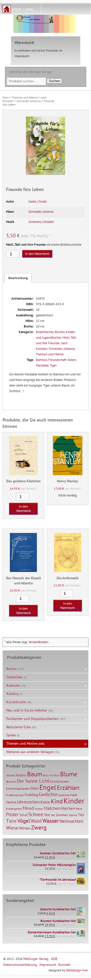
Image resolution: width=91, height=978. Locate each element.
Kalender (13, 685)
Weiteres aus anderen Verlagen (30, 752)
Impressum (47, 964)
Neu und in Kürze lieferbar (26, 710)
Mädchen (52, 808)
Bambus (41, 360)
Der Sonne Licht (33, 781)
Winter (24, 828)
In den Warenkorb (37, 254)
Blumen (11, 781)
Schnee (35, 814)
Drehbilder (14, 677)
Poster (12, 814)
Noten (71, 360)
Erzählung (12, 795)
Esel (21, 795)
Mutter (39, 809)
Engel (47, 787)
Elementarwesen (18, 788)
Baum (34, 774)
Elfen (34, 788)
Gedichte (48, 794)
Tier (81, 814)
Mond (28, 808)
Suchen (54, 81)
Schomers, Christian (41, 222)
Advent (10, 775)
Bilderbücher (45, 332)
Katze (45, 801)
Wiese (12, 828)
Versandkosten (38, 642)
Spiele (11, 735)
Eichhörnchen (59, 781)
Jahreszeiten (28, 802)
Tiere (11, 821)
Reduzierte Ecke (18, 727)
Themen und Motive (24, 97)
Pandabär (42, 365)
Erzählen (68, 788)
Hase (73, 795)
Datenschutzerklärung (20, 964)
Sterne (73, 815)
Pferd (79, 809)
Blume (68, 774)
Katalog (12, 693)
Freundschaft (57, 360)
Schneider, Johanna (28, 101)
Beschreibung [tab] (18, 278)
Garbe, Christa (37, 201)
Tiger (53, 365)
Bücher (59, 332)
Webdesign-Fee (77, 970)
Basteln (21, 775)
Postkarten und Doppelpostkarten (32, 718)
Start (6, 97)
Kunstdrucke (16, 702)
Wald (36, 821)
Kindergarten (14, 809)
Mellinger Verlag (36, 958)
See (47, 814)
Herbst (11, 802)
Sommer (62, 815)
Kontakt (64, 964)
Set (53, 815)
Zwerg (39, 827)
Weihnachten (71, 821)
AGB (54, 958)
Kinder (73, 801)
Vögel (23, 820)
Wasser (50, 820)
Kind (57, 801)
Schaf (23, 815)
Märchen (68, 808)
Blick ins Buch (51, 775)
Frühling (31, 794)
